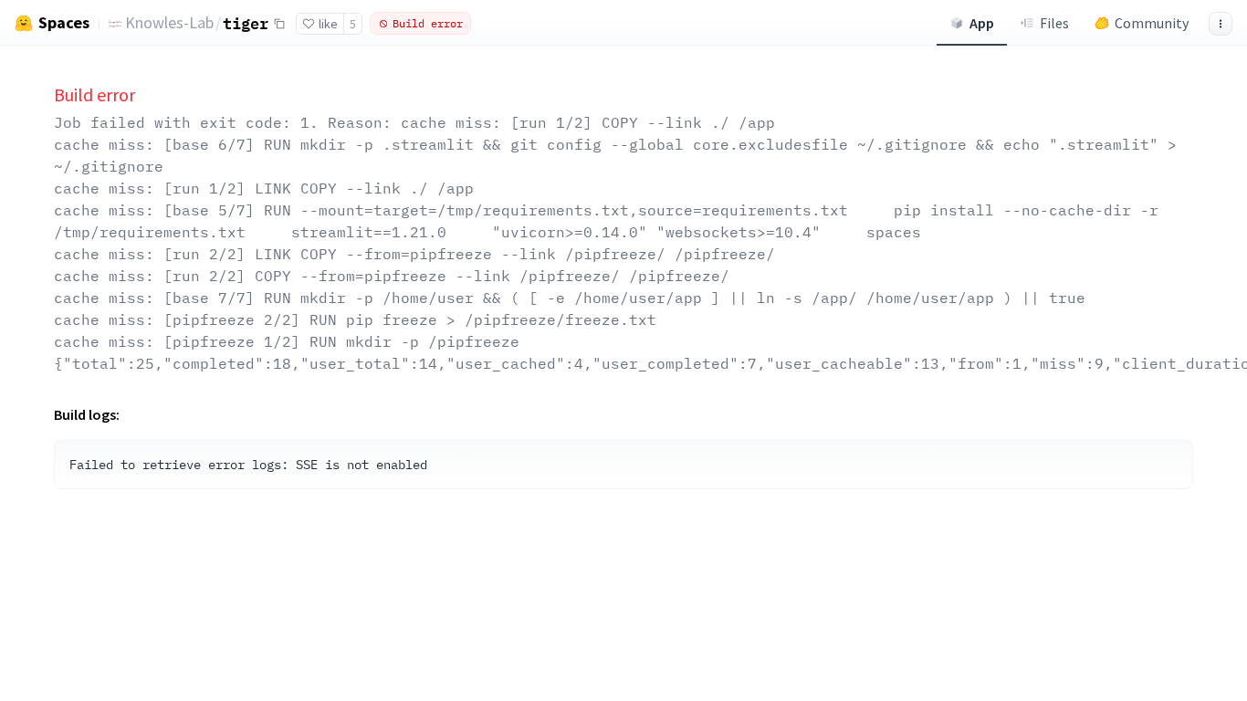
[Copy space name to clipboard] (279, 23)
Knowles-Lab (169, 22)
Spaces (63, 23)
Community (1152, 23)
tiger (245, 23)
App (981, 23)
